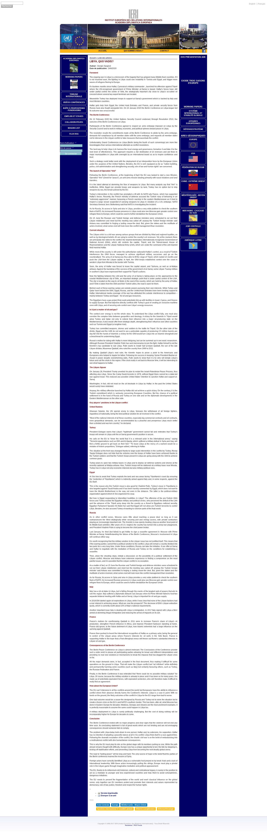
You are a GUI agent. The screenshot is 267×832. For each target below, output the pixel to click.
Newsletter (128, 825)
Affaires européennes (145, 809)
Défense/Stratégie (166, 809)
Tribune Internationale (74, 95)
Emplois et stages (73, 116)
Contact (164, 51)
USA (193, 153)
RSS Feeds (138, 825)
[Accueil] (133, 18)
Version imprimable (109, 793)
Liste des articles (105, 58)
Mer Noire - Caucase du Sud (193, 212)
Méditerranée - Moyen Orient (133, 805)
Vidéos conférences (74, 102)
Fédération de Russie (193, 167)
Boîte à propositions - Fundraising (74, 109)
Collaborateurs (74, 122)
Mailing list (74, 128)
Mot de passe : (66, 148)
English (252, 4)
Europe (115, 805)
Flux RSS (73, 134)
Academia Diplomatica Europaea (74, 59)
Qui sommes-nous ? (133, 51)
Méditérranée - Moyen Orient (193, 196)
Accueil (102, 51)
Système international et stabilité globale (115, 809)
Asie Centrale (103, 805)
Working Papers (74, 77)
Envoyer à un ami (108, 796)
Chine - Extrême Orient (193, 181)
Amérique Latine (193, 240)
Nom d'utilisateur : (68, 143)
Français (261, 4)
